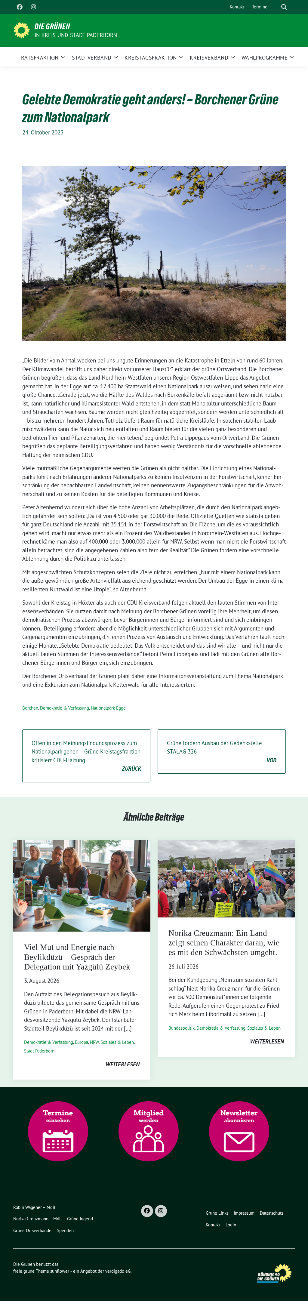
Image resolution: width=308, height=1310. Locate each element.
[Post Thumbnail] (81, 885)
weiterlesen (123, 1064)
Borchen (30, 708)
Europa (81, 1042)
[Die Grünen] (21, 29)
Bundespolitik (181, 1028)
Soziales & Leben (117, 1042)
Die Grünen (52, 26)
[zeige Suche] (284, 7)
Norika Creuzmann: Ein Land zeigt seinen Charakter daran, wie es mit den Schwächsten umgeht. (223, 943)
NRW (94, 1042)
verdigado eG (118, 1271)
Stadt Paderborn (39, 1051)
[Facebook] (20, 7)
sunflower (59, 1271)
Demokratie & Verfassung (64, 708)
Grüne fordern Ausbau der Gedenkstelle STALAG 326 (221, 751)
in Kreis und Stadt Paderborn (76, 35)
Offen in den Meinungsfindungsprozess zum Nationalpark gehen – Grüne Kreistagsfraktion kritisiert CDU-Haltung (86, 755)
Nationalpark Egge (108, 708)
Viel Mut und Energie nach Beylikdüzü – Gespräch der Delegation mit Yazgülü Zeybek (77, 957)
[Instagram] (33, 7)
